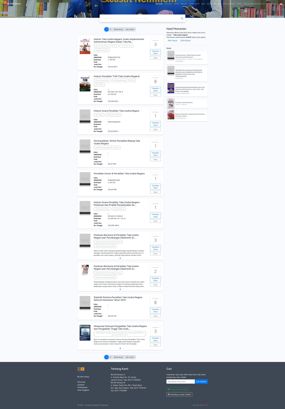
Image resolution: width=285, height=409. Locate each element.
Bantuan (184, 4)
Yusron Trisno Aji (126, 46)
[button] (120, 258)
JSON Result (185, 40)
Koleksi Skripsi (229, 4)
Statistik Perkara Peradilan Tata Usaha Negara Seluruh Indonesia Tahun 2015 (118, 298)
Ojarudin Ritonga (119, 209)
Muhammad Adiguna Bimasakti (105, 246)
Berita (176, 4)
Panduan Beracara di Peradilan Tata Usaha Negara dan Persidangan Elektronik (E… (116, 236)
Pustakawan (194, 4)
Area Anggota (272, 4)
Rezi (115, 46)
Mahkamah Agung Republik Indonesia (107, 147)
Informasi (168, 4)
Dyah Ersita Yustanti (113, 115)
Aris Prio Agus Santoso (102, 46)
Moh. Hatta (99, 115)
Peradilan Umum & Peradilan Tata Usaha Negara (119, 173)
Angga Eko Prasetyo (102, 50)
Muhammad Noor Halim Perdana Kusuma (108, 241)
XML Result (172, 40)
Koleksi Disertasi (214, 4)
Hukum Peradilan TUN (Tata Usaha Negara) (117, 76)
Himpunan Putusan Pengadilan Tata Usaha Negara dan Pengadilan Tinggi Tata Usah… (120, 327)
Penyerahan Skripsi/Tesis (254, 4)
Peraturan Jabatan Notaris (184, 102)
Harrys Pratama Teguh (102, 209)
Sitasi (155, 58)
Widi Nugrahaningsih (120, 80)
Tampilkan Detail (155, 52)
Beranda (159, 4)
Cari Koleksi (201, 381)
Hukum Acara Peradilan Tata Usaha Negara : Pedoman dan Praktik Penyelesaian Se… (117, 203)
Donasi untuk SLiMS (179, 389)
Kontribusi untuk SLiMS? (181, 394)
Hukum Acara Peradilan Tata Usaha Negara (116, 110)
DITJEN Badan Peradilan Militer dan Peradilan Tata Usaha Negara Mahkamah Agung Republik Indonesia (119, 334)
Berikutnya (118, 29)
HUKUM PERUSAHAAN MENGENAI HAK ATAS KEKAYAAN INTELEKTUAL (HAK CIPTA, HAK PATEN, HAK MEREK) (190, 89)
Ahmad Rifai (99, 85)
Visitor (239, 4)
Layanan (80, 385)
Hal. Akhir (130, 29)
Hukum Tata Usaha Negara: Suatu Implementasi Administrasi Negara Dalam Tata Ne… (119, 40)
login (203, 4)
